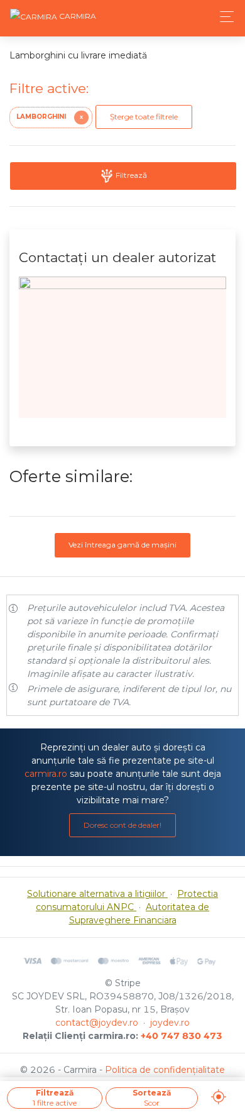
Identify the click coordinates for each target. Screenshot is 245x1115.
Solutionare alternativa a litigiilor (97, 893)
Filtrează (130, 175)
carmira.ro (45, 773)
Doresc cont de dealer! (122, 825)
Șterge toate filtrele (144, 116)
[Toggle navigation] (223, 16)
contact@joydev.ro (96, 1022)
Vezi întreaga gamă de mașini (122, 544)
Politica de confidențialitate (165, 1069)
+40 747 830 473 (181, 1035)
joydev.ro (170, 1022)
